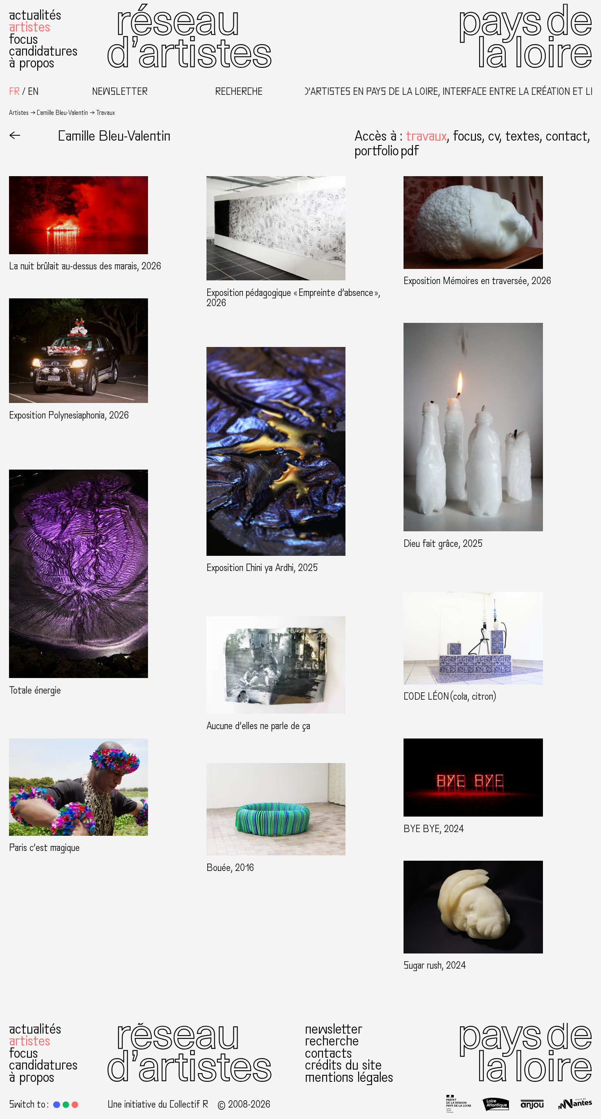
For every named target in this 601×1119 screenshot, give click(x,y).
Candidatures (43, 51)
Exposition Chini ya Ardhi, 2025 (262, 568)
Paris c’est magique (44, 848)
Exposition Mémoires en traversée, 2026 (477, 281)
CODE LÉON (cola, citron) (450, 697)
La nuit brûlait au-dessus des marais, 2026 (85, 266)
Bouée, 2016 (230, 868)
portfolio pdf (386, 151)
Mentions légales (349, 1077)
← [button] (15, 136)
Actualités (35, 15)
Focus (23, 39)
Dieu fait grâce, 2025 (443, 544)
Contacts (328, 1053)
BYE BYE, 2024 (434, 829)
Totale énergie (35, 690)
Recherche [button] (238, 92)
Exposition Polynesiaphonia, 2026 (69, 415)
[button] (429, 136)
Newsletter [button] (120, 92)
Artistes (29, 27)
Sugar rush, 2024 (435, 965)
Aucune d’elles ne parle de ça (258, 726)
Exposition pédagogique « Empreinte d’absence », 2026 (293, 298)
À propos (31, 63)
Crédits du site (343, 1065)
